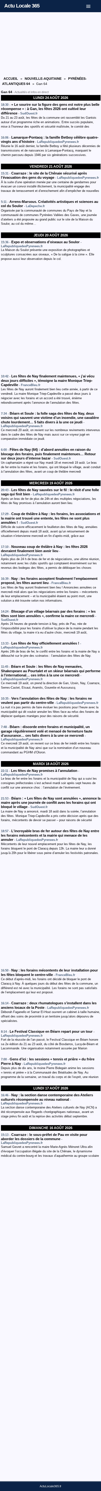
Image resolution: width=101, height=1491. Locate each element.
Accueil (11, 78)
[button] (92, 5)
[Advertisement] (51, 44)
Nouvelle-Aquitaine (43, 78)
